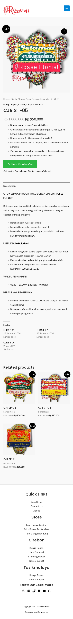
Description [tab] (9, 185)
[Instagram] (28, 590)
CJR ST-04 (9, 342)
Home (6, 99)
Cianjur (14, 99)
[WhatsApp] (23, 590)
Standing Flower (36, 556)
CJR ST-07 (42, 329)
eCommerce (42, 612)
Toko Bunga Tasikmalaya (36, 529)
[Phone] (33, 590)
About (36, 510)
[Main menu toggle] (67, 8)
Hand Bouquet (36, 552)
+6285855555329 (29, 268)
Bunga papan (17, 125)
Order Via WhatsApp (22, 163)
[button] (64, 31)
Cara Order (36, 501)
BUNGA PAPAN (20, 243)
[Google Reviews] (49, 590)
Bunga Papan (25, 99)
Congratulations (40, 125)
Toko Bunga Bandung (36, 533)
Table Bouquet (36, 560)
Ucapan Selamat (40, 99)
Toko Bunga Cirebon (36, 524)
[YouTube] (44, 590)
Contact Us (37, 506)
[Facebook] (39, 590)
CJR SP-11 (9, 329)
